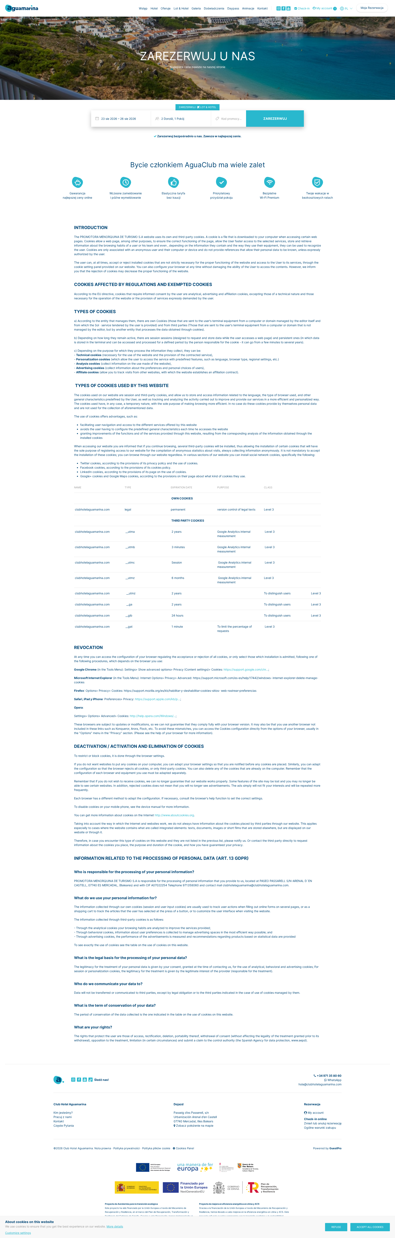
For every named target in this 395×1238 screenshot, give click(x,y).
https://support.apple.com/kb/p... (157, 699)
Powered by (327, 1148)
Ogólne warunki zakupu (320, 1127)
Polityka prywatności (126, 1148)
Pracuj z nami (62, 1117)
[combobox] (122, 118)
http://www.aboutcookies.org (174, 815)
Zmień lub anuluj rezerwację (323, 1123)
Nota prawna (102, 1148)
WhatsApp (334, 1080)
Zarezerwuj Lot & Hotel (197, 107)
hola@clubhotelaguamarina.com (320, 1084)
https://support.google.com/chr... (246, 669)
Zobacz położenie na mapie (194, 1125)
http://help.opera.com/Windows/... (153, 716)
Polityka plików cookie (156, 1148)
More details (115, 1226)
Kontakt (58, 1121)
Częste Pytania (63, 1125)
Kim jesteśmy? (63, 1112)
